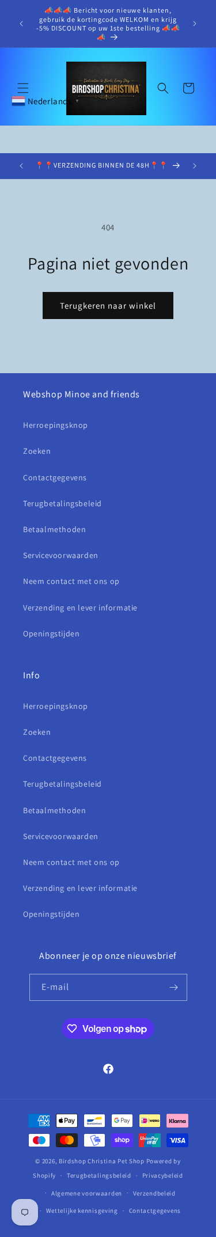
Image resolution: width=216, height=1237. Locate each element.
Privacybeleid (162, 1175)
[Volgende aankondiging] (194, 23)
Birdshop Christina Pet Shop (102, 1161)
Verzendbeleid (154, 1193)
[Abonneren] (174, 987)
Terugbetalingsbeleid (62, 503)
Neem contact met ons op (71, 581)
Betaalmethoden (54, 529)
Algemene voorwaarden (86, 1193)
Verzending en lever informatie (80, 607)
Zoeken (37, 451)
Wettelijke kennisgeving (82, 1210)
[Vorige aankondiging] (21, 23)
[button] (23, 88)
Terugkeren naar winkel (108, 305)
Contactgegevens (55, 477)
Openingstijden (51, 633)
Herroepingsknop (55, 425)
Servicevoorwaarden (60, 555)
